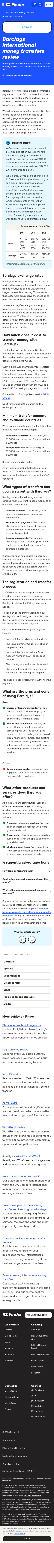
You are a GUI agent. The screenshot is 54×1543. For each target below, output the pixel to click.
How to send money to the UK (21, 1176)
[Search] (34, 4)
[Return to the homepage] (15, 4)
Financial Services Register (38, 1519)
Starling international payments (21, 1025)
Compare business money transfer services (23, 1240)
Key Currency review (15, 1049)
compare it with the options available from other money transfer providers (26, 912)
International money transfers (20, 13)
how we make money (32, 1495)
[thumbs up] (22, 939)
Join (48, 4)
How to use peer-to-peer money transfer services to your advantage (24, 1207)
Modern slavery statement (14, 1456)
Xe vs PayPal (10, 1103)
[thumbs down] (31, 939)
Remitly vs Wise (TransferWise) (21, 1156)
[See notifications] (40, 4)
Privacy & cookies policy (13, 1448)
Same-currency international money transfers (24, 1277)
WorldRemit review (14, 1127)
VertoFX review (11, 1074)
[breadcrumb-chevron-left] (4, 12)
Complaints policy (11, 1464)
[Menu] (3, 4)
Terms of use (8, 1440)
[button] (27, 961)
